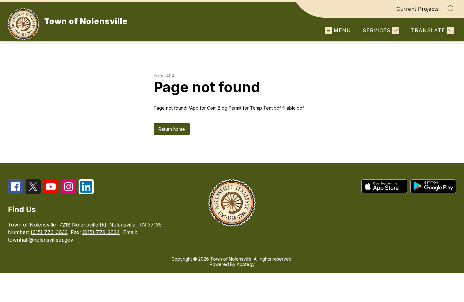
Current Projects (417, 9)
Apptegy (246, 264)
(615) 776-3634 (101, 232)
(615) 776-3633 (49, 232)
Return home (171, 129)
